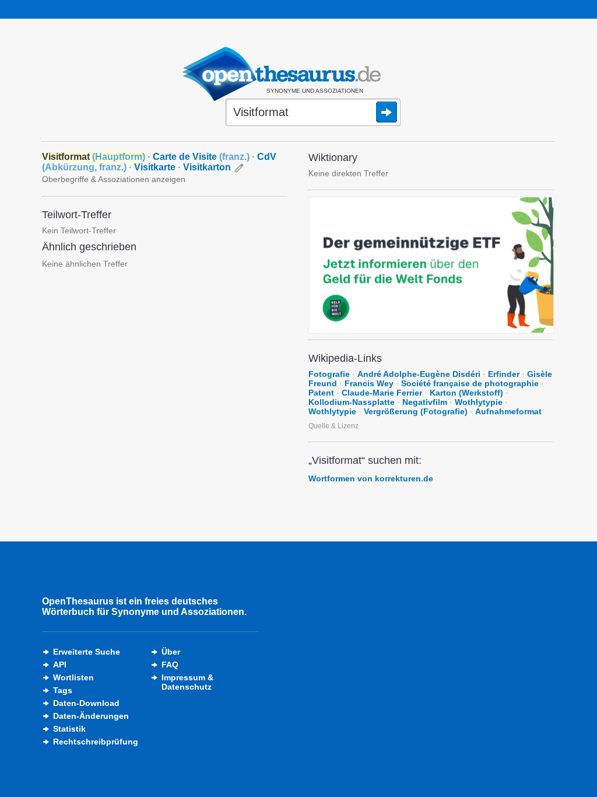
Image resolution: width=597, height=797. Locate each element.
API (59, 664)
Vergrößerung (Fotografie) (416, 411)
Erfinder (503, 374)
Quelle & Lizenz (333, 426)
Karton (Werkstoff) (466, 392)
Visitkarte (154, 167)
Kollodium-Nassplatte (351, 402)
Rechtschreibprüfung (95, 741)
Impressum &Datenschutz (187, 682)
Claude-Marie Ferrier (382, 392)
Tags (62, 690)
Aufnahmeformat (508, 411)
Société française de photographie (470, 383)
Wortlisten (73, 677)
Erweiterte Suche (86, 651)
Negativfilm (424, 402)
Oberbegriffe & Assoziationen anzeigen (113, 179)
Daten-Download (86, 703)
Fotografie (329, 374)
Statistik (69, 728)
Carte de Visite (201, 157)
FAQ (169, 664)
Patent (321, 392)
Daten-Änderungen (91, 716)
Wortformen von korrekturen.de (370, 478)
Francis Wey (369, 383)
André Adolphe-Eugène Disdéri (418, 374)
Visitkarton (207, 167)
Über (170, 651)
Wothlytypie (479, 402)
